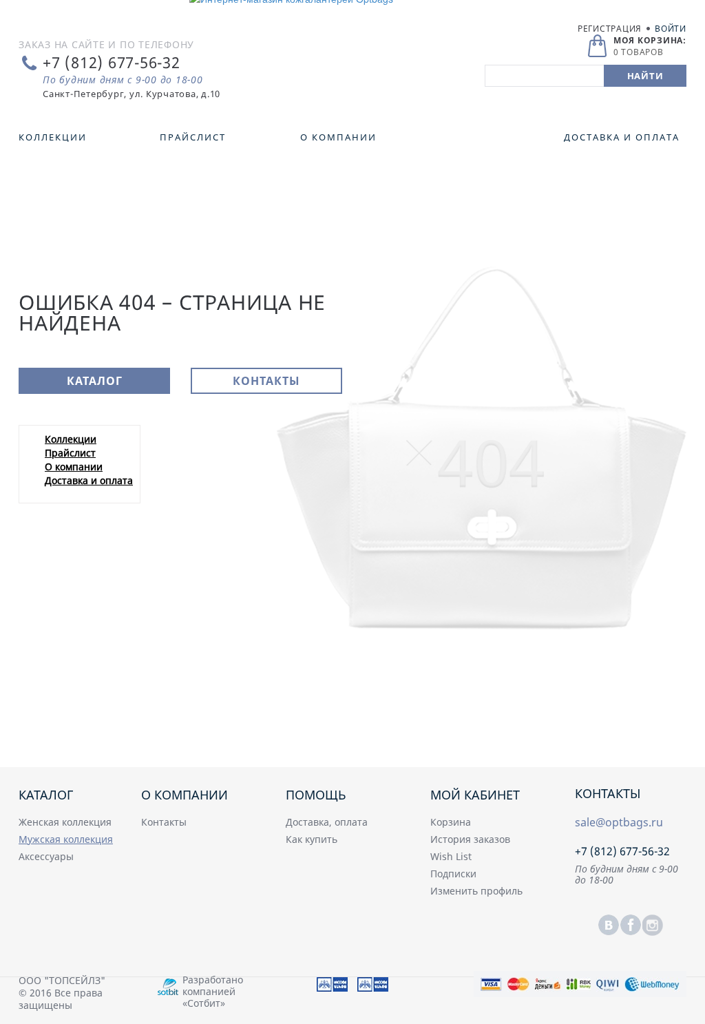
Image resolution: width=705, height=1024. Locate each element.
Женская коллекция (65, 821)
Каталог (95, 380)
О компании (74, 466)
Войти (670, 28)
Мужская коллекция (66, 839)
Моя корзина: (649, 40)
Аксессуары (46, 856)
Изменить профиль (476, 890)
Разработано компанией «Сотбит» (212, 991)
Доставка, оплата (327, 821)
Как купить (311, 839)
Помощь (316, 794)
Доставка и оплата (89, 480)
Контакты (266, 380)
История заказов (470, 839)
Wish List (451, 856)
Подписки (453, 873)
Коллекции (70, 439)
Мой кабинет (475, 794)
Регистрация (610, 28)
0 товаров (638, 52)
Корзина (450, 821)
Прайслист (70, 452)
